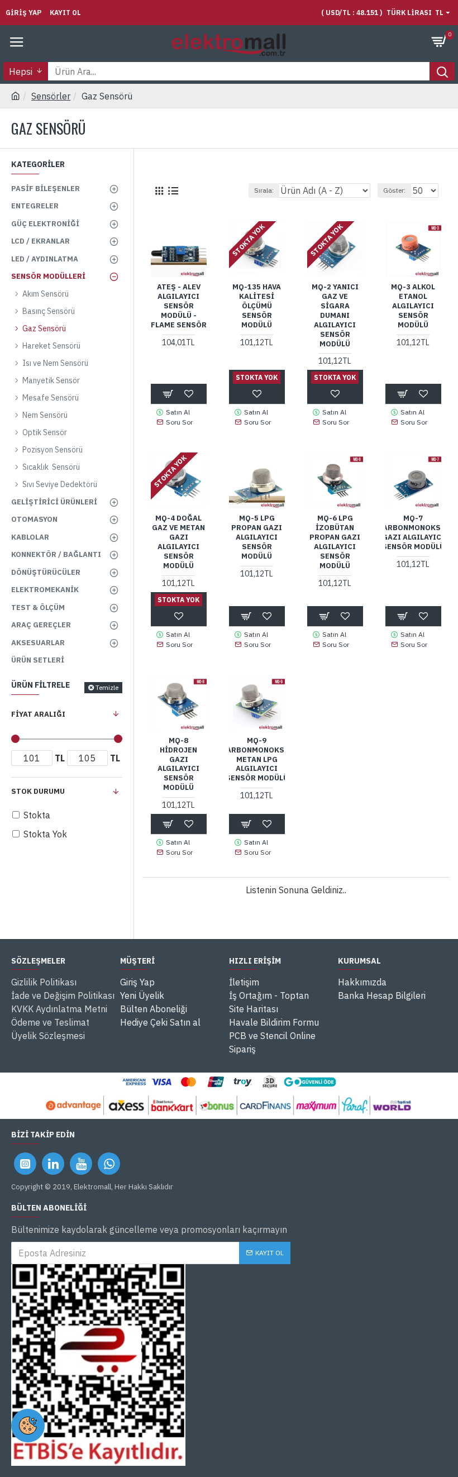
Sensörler (50, 96)
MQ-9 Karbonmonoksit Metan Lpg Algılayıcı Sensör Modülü (257, 759)
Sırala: (264, 190)
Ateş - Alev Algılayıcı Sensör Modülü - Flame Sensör (179, 306)
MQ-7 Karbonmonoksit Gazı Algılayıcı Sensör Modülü (413, 532)
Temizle (107, 687)
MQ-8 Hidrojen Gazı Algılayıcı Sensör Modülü (178, 764)
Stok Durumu (38, 791)
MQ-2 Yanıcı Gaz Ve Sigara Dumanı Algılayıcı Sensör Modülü (335, 315)
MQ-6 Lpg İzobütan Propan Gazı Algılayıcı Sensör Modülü (334, 542)
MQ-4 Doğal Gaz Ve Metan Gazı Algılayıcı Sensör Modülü (178, 542)
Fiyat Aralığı (38, 714)
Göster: (394, 190)
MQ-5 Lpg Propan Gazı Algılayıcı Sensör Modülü (256, 537)
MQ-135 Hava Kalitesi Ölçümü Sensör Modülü (256, 306)
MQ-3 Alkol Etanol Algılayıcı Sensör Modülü (413, 306)
